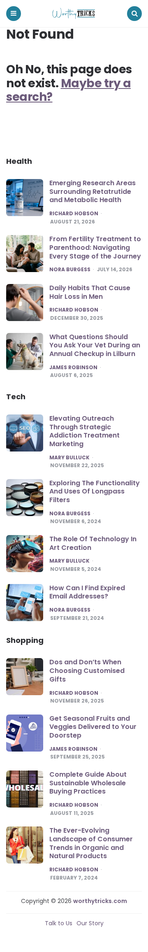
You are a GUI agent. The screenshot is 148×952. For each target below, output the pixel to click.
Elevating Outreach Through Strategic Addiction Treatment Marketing (84, 431)
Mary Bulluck (69, 458)
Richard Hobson (73, 213)
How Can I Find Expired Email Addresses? (87, 592)
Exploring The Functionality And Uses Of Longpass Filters (94, 491)
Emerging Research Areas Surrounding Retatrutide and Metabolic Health (92, 191)
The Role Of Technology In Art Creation (92, 543)
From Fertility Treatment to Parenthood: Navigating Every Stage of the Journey (95, 247)
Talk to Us (58, 923)
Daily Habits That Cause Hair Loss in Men (89, 292)
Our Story (90, 923)
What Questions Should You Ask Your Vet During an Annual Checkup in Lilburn (94, 345)
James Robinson (73, 367)
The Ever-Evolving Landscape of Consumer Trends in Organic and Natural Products (91, 843)
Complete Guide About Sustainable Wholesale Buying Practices (88, 783)
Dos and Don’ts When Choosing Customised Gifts (87, 670)
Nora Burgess (69, 269)
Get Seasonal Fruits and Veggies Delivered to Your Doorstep (92, 727)
